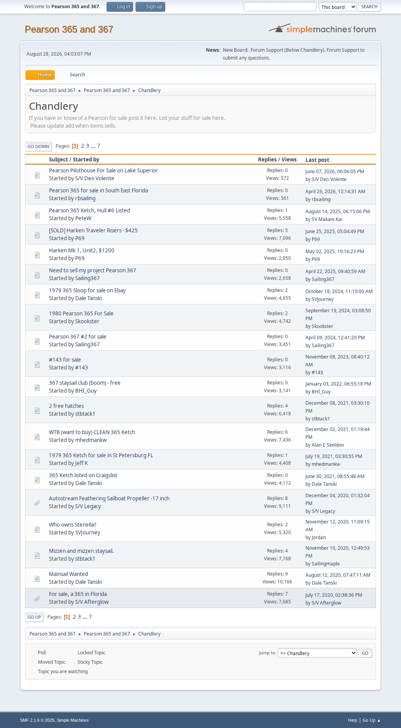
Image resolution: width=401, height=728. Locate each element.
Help (353, 720)
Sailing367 (87, 278)
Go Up (34, 617)
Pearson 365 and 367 (69, 29)
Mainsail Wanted (68, 574)
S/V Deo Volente (94, 178)
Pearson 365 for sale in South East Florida (98, 190)
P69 (80, 238)
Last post (317, 159)
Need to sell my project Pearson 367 (92, 270)
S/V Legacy (88, 506)
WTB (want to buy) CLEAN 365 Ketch (92, 432)
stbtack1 (85, 413)
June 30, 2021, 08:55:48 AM (335, 476)
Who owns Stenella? (72, 524)
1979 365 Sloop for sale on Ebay (87, 290)
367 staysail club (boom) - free (85, 382)
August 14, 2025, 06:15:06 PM (337, 211)
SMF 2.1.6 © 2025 (37, 720)
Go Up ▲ (372, 720)
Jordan (319, 537)
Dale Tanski (88, 298)
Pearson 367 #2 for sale (78, 336)
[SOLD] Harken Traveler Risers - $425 (93, 230)
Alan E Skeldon (328, 445)
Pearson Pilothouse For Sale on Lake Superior (103, 170)
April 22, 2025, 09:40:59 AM (335, 271)
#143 (81, 367)
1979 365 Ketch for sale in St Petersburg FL (101, 455)
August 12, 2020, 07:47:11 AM (337, 575)
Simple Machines (73, 720)
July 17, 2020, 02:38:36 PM (333, 595)
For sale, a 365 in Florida (78, 594)
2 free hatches (66, 405)
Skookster (87, 321)
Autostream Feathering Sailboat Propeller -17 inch (109, 498)
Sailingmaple (326, 563)
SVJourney (323, 299)
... (94, 145)
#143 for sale (65, 359)
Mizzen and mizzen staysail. (81, 550)
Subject (58, 159)
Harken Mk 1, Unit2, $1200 (81, 250)
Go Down (38, 146)
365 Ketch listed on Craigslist (83, 475)
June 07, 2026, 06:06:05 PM (334, 171)
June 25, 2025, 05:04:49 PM (334, 231)
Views (289, 159)
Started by (86, 159)
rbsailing (85, 198)
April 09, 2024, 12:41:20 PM (335, 337)
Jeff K (81, 463)
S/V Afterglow (91, 601)
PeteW (83, 218)
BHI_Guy (86, 390)
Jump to (267, 653)
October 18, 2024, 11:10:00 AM (339, 291)
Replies (267, 159)
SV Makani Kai (327, 219)
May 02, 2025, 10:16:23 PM (334, 251)
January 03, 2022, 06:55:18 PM (338, 383)
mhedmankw (91, 440)
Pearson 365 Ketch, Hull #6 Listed (89, 210)
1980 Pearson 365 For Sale (81, 313)
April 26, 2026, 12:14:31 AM (335, 191)
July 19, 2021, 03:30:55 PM (333, 456)
